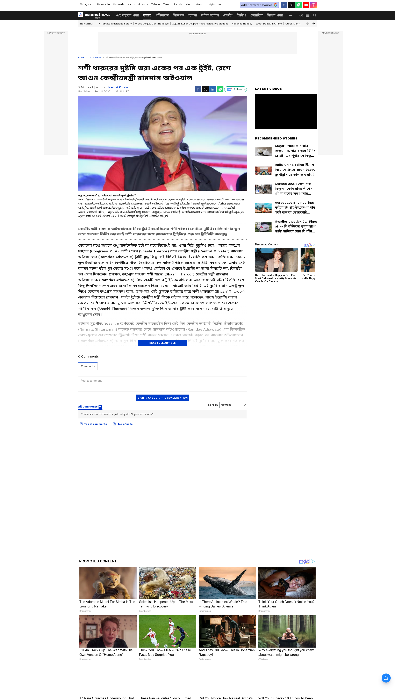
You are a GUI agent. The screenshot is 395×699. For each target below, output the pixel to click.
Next (314, 23)
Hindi (189, 4)
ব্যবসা (192, 15)
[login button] (302, 15)
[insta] (313, 5)
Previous (307, 23)
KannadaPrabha (138, 4)
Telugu (155, 4)
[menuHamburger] (308, 15)
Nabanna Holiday (242, 23)
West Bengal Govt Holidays (152, 23)
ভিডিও (241, 15)
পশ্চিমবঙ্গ (162, 15)
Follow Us (240, 89)
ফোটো (227, 15)
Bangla (178, 4)
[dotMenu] (291, 15)
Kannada (118, 4)
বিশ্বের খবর (275, 15)
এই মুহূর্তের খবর (127, 15)
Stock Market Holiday (298, 23)
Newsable (103, 4)
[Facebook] (284, 5)
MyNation (214, 4)
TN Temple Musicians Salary (114, 23)
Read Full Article (162, 342)
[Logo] (95, 15)
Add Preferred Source (256, 5)
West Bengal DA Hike (269, 23)
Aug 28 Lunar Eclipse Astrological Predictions (200, 23)
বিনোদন (178, 15)
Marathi (200, 4)
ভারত (147, 15)
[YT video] (306, 5)
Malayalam (87, 4)
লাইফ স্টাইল (210, 15)
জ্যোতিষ (256, 15)
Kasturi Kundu (118, 87)
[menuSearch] (314, 15)
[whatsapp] (298, 5)
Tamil (166, 4)
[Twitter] (291, 5)
